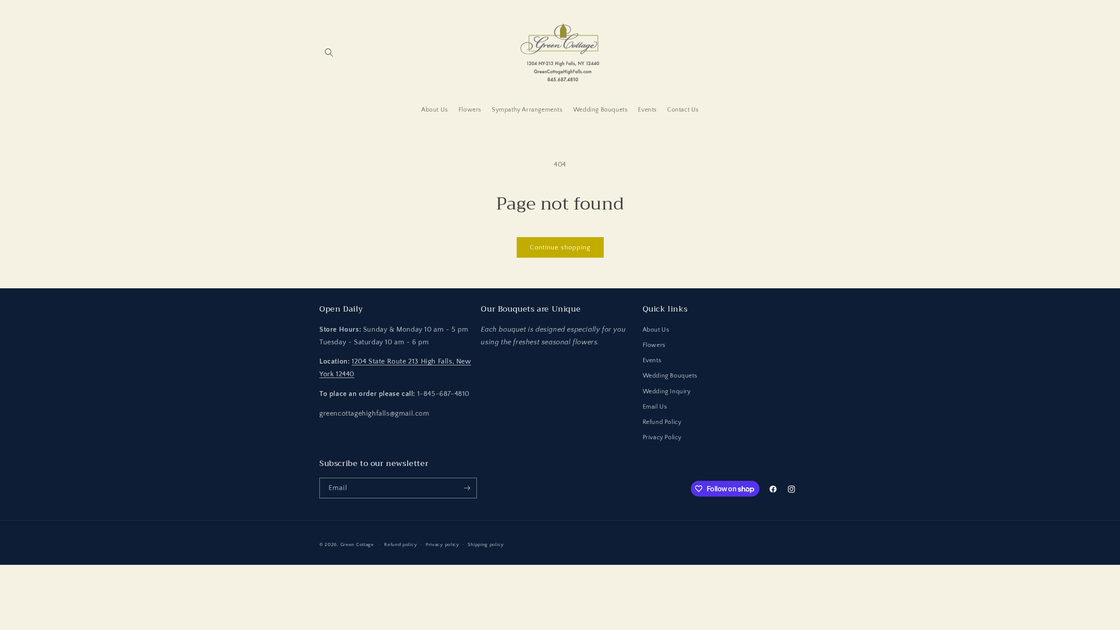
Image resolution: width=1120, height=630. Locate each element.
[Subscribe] (466, 488)
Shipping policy (486, 544)
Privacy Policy (662, 437)
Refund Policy (662, 422)
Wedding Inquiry (667, 391)
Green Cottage (357, 544)
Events (652, 360)
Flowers (654, 345)
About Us (656, 329)
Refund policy (400, 544)
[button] (329, 52)
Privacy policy (442, 544)
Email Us (655, 406)
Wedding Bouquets (670, 375)
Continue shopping (560, 247)
